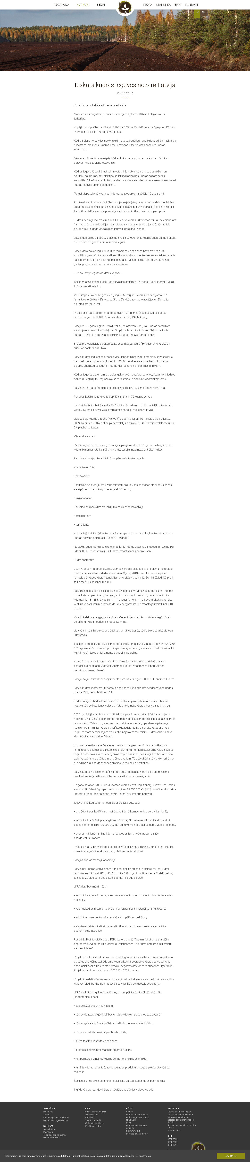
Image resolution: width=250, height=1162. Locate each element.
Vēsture (130, 1112)
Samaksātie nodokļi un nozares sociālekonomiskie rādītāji (181, 1119)
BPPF (178, 4)
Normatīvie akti (133, 1131)
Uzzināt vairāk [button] (143, 1156)
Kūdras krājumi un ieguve (179, 1112)
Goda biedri (90, 1117)
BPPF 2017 (173, 1145)
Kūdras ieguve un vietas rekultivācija (137, 1118)
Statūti (46, 1114)
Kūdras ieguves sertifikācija (56, 1117)
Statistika (163, 4)
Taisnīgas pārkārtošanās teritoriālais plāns (54, 1136)
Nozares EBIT (174, 1130)
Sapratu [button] (231, 1156)
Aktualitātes (49, 1129)
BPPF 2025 (173, 1139)
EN (203, 12)
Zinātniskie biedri (93, 1120)
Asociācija (61, 4)
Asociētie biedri (92, 1114)
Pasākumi (48, 1132)
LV (196, 12)
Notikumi (83, 4)
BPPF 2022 (173, 1142)
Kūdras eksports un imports (180, 1114)
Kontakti (191, 4)
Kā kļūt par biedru (93, 1126)
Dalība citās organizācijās (55, 1120)
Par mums (48, 1112)
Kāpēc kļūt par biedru (94, 1123)
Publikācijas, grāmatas (137, 1134)
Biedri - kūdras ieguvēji (95, 1112)
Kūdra (147, 4)
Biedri (101, 4)
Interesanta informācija (137, 1114)
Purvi (128, 1123)
